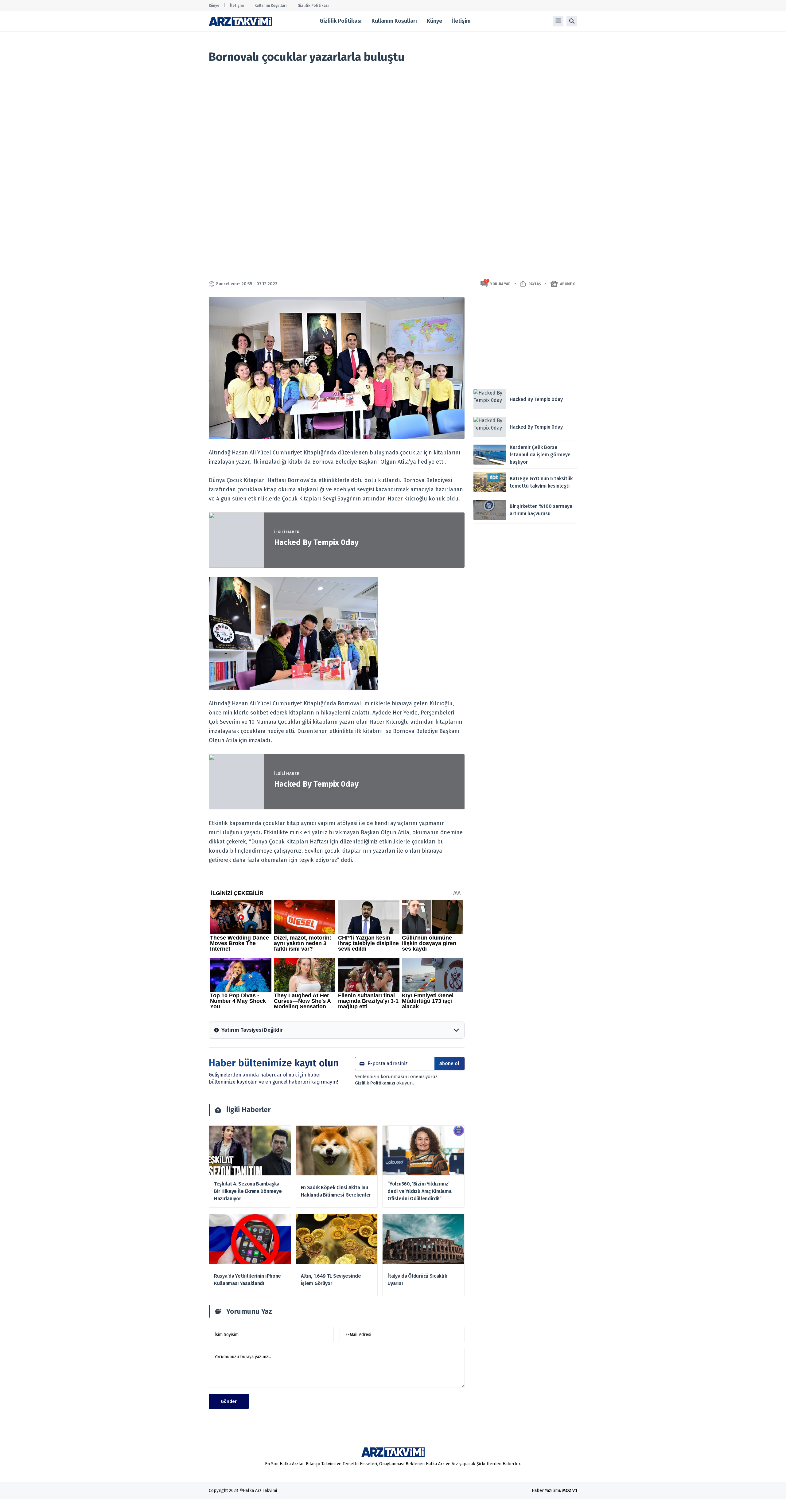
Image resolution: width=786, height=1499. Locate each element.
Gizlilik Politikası (313, 5)
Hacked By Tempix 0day (316, 542)
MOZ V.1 (569, 1490)
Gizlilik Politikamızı (375, 1083)
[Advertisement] (525, 340)
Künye (214, 5)
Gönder (229, 1401)
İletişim (237, 5)
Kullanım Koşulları (271, 5)
